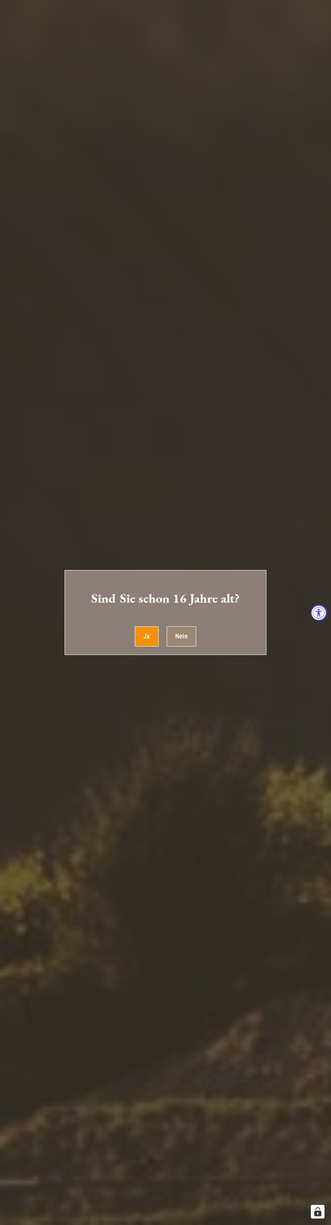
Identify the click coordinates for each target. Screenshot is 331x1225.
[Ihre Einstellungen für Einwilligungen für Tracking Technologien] (318, 1212)
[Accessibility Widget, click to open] (319, 613)
